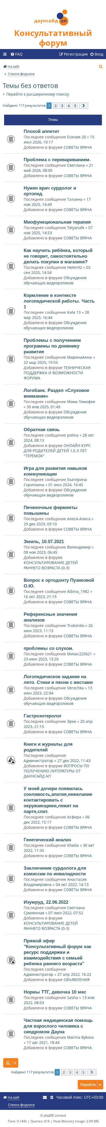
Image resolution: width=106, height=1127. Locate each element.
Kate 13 (74, 312)
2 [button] (56, 105)
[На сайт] (53, 14)
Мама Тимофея (81, 401)
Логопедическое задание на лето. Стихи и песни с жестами (58, 679)
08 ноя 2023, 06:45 (40, 552)
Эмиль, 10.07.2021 (44, 541)
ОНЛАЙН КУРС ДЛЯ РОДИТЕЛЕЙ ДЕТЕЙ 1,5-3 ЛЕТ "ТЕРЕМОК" (57, 450)
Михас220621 (79, 653)
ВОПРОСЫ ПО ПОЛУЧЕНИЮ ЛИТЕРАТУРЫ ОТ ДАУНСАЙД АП (56, 771)
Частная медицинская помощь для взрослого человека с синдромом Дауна (58, 1026)
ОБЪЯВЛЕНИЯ (77, 979)
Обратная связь (42, 429)
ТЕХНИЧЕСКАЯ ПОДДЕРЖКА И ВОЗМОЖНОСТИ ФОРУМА (57, 372)
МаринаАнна (79, 357)
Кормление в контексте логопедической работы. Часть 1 (59, 301)
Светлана (76, 165)
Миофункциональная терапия (57, 222)
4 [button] (69, 105)
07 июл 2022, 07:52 (65, 912)
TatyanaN (75, 227)
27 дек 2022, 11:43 (74, 760)
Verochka (75, 687)
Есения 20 (76, 136)
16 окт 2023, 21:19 (40, 596)
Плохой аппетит (41, 131)
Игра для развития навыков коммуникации (55, 471)
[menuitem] (16, 54)
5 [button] (75, 105)
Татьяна (74, 199)
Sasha (72, 997)
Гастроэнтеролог (43, 715)
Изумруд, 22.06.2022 (46, 902)
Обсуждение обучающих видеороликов (55, 280)
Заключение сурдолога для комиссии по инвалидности (55, 870)
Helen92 (74, 267)
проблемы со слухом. (49, 648)
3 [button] (62, 105)
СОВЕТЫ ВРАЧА (78, 147)
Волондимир (79, 547)
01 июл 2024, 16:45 (65, 484)
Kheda (73, 845)
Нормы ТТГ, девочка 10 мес (55, 992)
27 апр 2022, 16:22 (74, 974)
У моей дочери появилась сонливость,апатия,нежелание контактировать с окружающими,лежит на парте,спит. (58, 800)
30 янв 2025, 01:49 (43, 406)
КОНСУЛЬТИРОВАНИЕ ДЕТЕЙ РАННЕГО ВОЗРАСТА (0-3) (51, 565)
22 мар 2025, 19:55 (41, 362)
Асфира (74, 817)
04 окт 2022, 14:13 (72, 884)
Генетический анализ (47, 839)
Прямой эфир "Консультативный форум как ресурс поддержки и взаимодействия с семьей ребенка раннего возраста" (57, 952)
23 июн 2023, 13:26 (41, 659)
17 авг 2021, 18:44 (43, 1042)
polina (73, 435)
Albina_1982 (78, 591)
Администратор (38, 760)
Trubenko (75, 625)
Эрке (72, 721)
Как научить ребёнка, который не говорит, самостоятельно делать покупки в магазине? (58, 256)
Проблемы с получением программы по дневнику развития (52, 345)
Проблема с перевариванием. (57, 159)
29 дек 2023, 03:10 (40, 523)
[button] (83, 105)
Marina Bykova (80, 1037)
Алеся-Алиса (79, 518)
